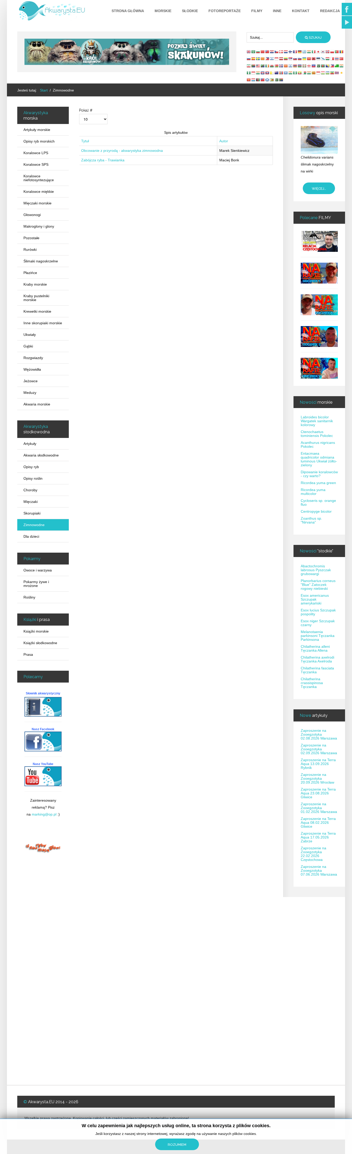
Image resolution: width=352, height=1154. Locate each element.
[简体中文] (263, 51)
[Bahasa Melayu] (258, 65)
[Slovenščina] (300, 58)
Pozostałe (31, 238)
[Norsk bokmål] (327, 51)
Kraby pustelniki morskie (36, 298)
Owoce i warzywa (37, 570)
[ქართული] (309, 65)
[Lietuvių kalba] (286, 58)
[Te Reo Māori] (276, 73)
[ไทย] (337, 58)
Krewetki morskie (37, 311)
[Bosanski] (327, 65)
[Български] (258, 51)
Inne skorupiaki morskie (42, 323)
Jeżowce (30, 381)
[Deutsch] (300, 51)
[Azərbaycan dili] (300, 65)
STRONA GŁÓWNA (128, 11)
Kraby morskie (35, 284)
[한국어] (323, 51)
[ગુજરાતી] (341, 65)
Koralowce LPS (35, 153)
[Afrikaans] (253, 65)
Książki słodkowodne (40, 643)
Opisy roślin (33, 478)
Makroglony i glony (38, 226)
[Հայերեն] (295, 65)
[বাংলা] (323, 65)
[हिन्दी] (309, 51)
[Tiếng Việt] (309, 58)
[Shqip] (314, 58)
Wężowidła (32, 369)
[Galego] (323, 58)
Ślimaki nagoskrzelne (40, 261)
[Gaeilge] (267, 65)
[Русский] (249, 58)
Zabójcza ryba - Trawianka (102, 160)
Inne (277, 11)
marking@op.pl (44, 814)
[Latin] (272, 73)
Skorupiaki (31, 513)
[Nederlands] (286, 51)
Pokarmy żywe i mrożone (36, 584)
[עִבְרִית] (272, 58)
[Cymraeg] (272, 65)
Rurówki (30, 249)
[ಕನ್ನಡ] (258, 73)
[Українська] (304, 58)
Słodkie (190, 11)
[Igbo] (249, 73)
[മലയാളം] (309, 73)
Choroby (30, 490)
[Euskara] (304, 65)
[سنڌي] (276, 80)
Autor (223, 141)
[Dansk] (281, 51)
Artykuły (29, 444)
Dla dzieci (31, 536)
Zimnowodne (34, 525)
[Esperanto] (337, 65)
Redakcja (330, 11)
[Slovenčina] (295, 58)
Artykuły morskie (36, 130)
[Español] (253, 58)
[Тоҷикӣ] (323, 73)
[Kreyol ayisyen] (314, 65)
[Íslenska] (281, 65)
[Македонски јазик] (286, 65)
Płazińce (30, 273)
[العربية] (253, 51)
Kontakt (300, 11)
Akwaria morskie (36, 404)
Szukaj (315, 37)
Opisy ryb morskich (39, 141)
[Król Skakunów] (126, 51)
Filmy (256, 11)
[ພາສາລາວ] (267, 73)
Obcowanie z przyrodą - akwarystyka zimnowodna (122, 150)
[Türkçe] (341, 58)
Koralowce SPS (35, 164)
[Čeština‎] (276, 51)
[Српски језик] (290, 58)
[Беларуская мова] (276, 65)
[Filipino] (267, 58)
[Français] (295, 51)
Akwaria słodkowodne (41, 455)
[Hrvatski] (272, 51)
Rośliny (29, 597)
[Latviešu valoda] (281, 58)
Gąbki (28, 346)
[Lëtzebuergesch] (253, 80)
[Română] (341, 51)
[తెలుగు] (290, 73)
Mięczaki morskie (37, 203)
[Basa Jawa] (253, 73)
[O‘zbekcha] (327, 73)
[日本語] (318, 51)
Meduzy (29, 393)
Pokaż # (86, 110)
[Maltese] (332, 58)
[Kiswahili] (263, 65)
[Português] (337, 51)
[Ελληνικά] (304, 51)
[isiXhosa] (281, 80)
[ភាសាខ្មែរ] (263, 73)
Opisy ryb (31, 467)
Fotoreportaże (224, 11)
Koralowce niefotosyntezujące (38, 178)
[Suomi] (290, 51)
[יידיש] (290, 65)
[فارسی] (249, 65)
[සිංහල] (314, 73)
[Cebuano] (332, 65)
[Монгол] (281, 73)
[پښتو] (258, 80)
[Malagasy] (304, 73)
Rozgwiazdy (33, 358)
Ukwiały (29, 335)
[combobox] (270, 37)
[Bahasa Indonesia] (276, 58)
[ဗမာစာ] (300, 73)
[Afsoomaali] (286, 73)
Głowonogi (32, 215)
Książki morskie (36, 631)
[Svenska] (258, 58)
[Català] (263, 58)
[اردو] (318, 65)
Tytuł (85, 141)
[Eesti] (318, 58)
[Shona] (272, 80)
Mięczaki (30, 502)
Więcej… (319, 188)
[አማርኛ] (332, 73)
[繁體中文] (267, 51)
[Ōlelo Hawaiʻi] (337, 73)
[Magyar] (327, 58)
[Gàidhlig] (267, 80)
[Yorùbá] (295, 73)
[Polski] (332, 51)
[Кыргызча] (249, 80)
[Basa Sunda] (318, 73)
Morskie (163, 11)
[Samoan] (263, 80)
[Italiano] (314, 51)
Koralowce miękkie (38, 191)
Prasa (28, 654)
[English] (249, 51)
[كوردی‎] (341, 73)
